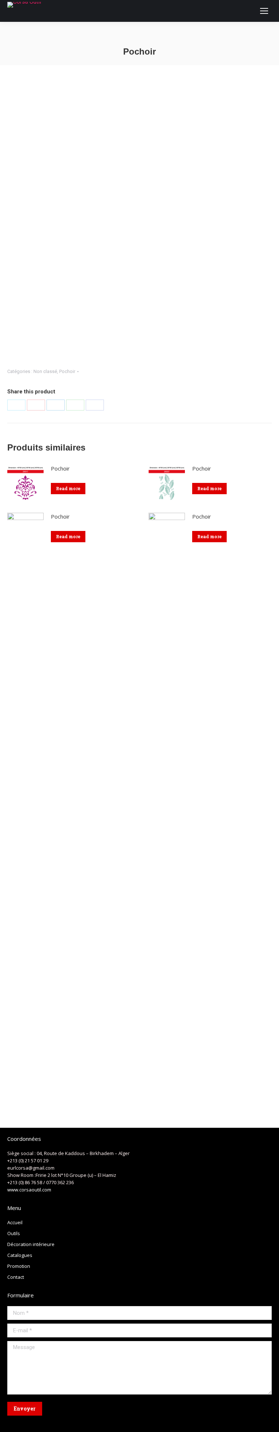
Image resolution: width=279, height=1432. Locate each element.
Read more (68, 488)
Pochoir (67, 371)
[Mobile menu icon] (264, 11)
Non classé (45, 371)
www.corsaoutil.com (29, 1189)
